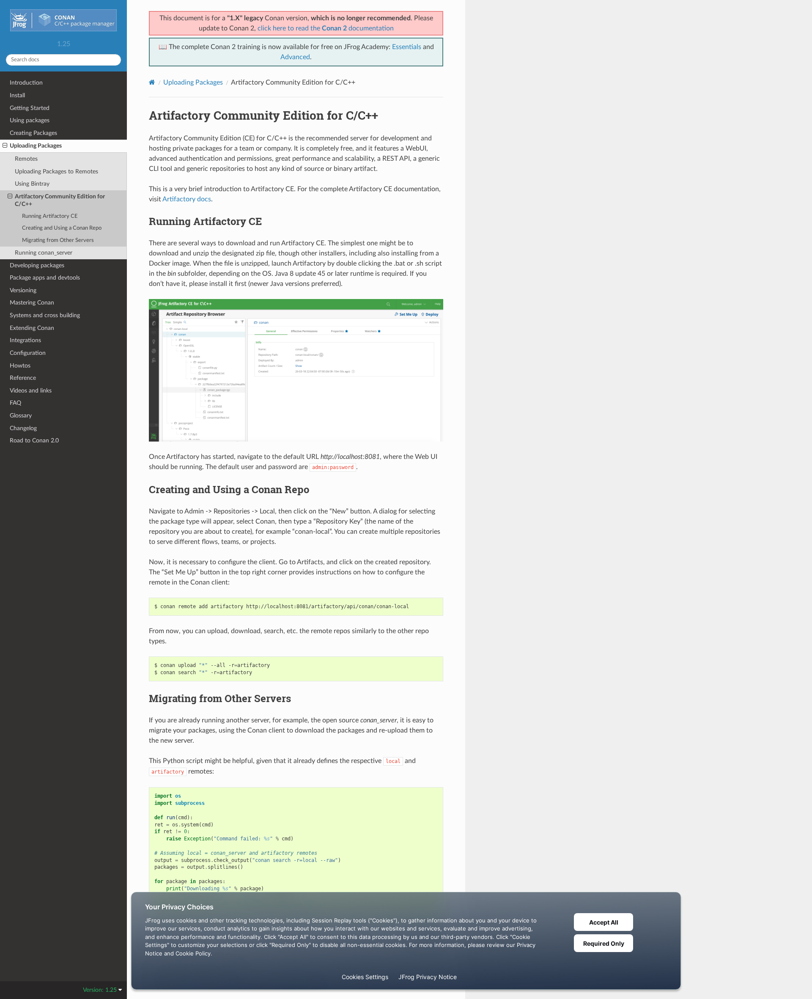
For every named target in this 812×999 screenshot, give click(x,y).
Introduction (26, 83)
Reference (23, 378)
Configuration (28, 353)
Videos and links (31, 390)
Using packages (29, 120)
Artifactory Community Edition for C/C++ (60, 200)
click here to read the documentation (326, 28)
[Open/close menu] (5, 146)
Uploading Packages (36, 146)
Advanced (295, 57)
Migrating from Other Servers (58, 240)
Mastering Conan (32, 302)
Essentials (406, 47)
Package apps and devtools (45, 277)
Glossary (21, 415)
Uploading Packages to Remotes (56, 171)
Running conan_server (43, 253)
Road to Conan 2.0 (34, 440)
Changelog (23, 428)
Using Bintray (32, 184)
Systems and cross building (45, 315)
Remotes (26, 159)
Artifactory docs (186, 199)
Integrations (25, 340)
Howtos (20, 365)
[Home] (152, 82)
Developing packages (37, 265)
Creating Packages (33, 133)
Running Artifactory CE (50, 216)
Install (17, 95)
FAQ (15, 403)
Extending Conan (32, 328)
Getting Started (29, 108)
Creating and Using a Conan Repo (62, 228)
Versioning (23, 290)
